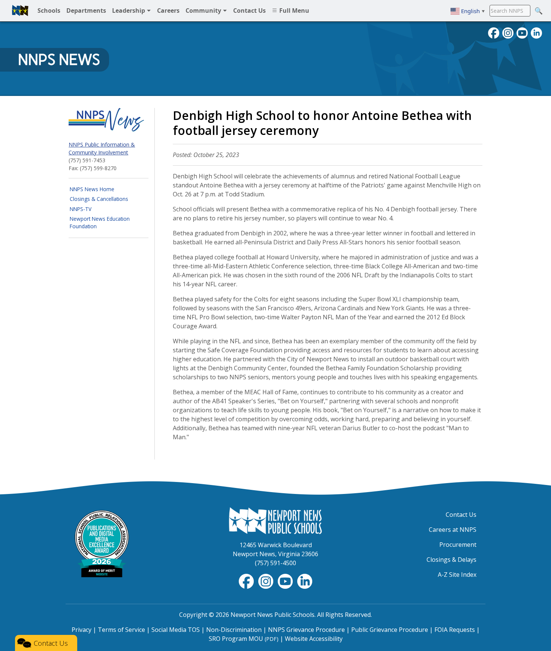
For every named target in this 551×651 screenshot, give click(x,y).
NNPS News (59, 60)
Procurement (457, 544)
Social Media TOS (175, 630)
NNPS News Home (92, 189)
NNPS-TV (80, 209)
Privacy (81, 630)
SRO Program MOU (243, 639)
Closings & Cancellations (99, 198)
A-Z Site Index (457, 574)
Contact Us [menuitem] (249, 10)
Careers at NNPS (452, 529)
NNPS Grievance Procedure (306, 630)
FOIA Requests (454, 630)
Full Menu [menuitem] (293, 10)
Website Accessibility (314, 639)
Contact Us (461, 514)
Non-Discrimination (234, 630)
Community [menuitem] (204, 10)
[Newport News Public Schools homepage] (20, 10)
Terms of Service (121, 630)
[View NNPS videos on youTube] (522, 32)
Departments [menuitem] (86, 10)
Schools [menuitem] (48, 10)
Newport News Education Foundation (100, 222)
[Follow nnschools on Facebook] (493, 32)
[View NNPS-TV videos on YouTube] (286, 580)
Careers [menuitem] (168, 10)
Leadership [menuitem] (129, 10)
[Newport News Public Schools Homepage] (275, 520)
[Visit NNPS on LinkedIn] (536, 32)
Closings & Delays (451, 559)
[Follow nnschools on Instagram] (508, 32)
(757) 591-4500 (275, 563)
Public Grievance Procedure (389, 630)
